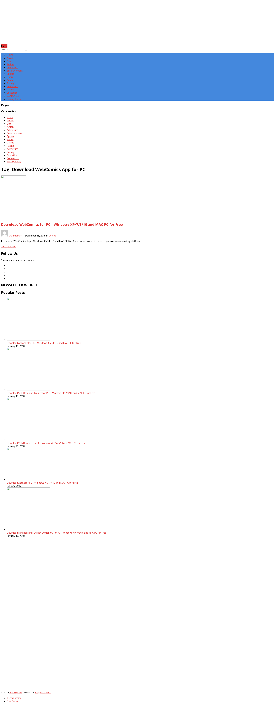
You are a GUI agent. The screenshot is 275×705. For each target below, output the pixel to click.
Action (10, 64)
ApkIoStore (15, 692)
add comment (8, 246)
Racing (10, 83)
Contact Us (13, 95)
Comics (52, 235)
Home (10, 54)
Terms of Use (14, 698)
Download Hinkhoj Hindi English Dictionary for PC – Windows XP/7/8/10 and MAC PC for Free (56, 532)
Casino (10, 80)
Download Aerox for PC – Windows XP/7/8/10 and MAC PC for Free (42, 482)
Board (10, 77)
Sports (10, 73)
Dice (9, 61)
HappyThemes (43, 692)
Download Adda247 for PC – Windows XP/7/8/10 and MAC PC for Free (44, 343)
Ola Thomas (15, 235)
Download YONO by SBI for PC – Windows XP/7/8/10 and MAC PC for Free (46, 443)
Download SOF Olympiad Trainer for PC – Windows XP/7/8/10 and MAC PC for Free (51, 393)
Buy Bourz (12, 701)
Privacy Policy (14, 99)
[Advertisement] (87, 24)
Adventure (12, 67)
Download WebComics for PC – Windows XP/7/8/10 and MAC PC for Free (62, 224)
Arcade (10, 58)
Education (12, 92)
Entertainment (14, 70)
